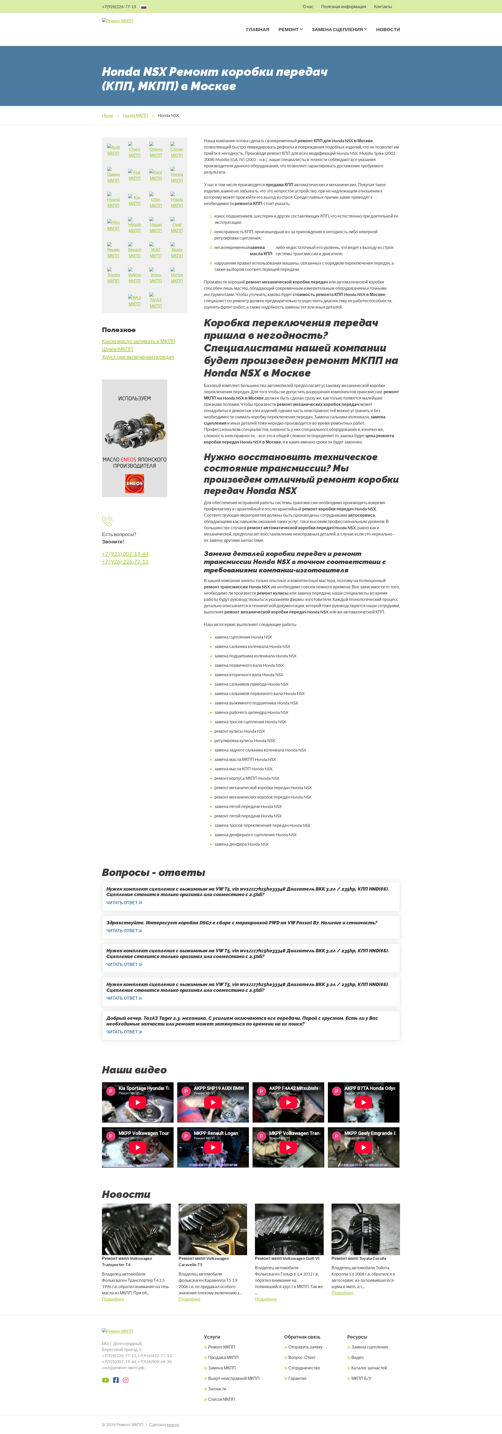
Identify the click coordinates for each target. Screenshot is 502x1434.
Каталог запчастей (369, 1367)
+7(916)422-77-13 (155, 1355)
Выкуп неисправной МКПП (234, 1378)
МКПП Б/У (361, 1378)
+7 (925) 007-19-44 (125, 553)
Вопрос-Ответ (302, 1357)
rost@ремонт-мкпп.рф (123, 1367)
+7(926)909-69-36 (155, 1361)
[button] (301, 36)
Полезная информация (343, 6)
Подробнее (113, 1298)
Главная (257, 29)
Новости (388, 29)
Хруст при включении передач (138, 357)
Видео (357, 1357)
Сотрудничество (304, 1367)
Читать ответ (122, 902)
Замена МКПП (222, 1367)
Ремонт (288, 29)
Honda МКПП (135, 115)
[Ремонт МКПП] (138, 21)
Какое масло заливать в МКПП (138, 341)
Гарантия (297, 1378)
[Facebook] (116, 1380)
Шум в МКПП (117, 349)
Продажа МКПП (223, 1357)
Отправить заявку (305, 1346)
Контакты (383, 6)
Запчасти (217, 1388)
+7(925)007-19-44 (119, 1361)
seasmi (173, 1424)
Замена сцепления (337, 29)
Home (107, 115)
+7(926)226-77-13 (119, 6)
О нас (308, 6)
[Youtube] (105, 1380)
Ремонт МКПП (221, 1346)
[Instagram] (125, 1380)
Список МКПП (221, 1399)
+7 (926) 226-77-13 (125, 561)
